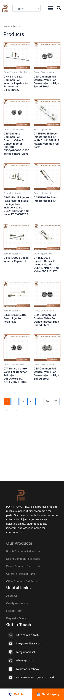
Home (7, 26)
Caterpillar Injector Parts (20, 573)
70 (55, 401)
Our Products (19, 543)
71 (7, 410)
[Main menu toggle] (50, 8)
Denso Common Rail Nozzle (23, 566)
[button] (59, 8)
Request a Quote (16, 618)
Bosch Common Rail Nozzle (23, 551)
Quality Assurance (17, 603)
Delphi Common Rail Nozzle (23, 558)
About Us (12, 595)
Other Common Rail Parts (21, 581)
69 (47, 401)
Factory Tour (14, 610)
